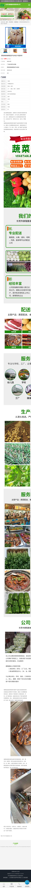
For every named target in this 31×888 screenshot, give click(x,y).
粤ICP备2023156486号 (20, 873)
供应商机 (11, 22)
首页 (7, 22)
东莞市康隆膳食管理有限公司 (13, 875)
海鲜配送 (16, 22)
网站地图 (26, 877)
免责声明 (16, 877)
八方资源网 (11, 877)
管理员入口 (20, 877)
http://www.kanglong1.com (6, 835)
